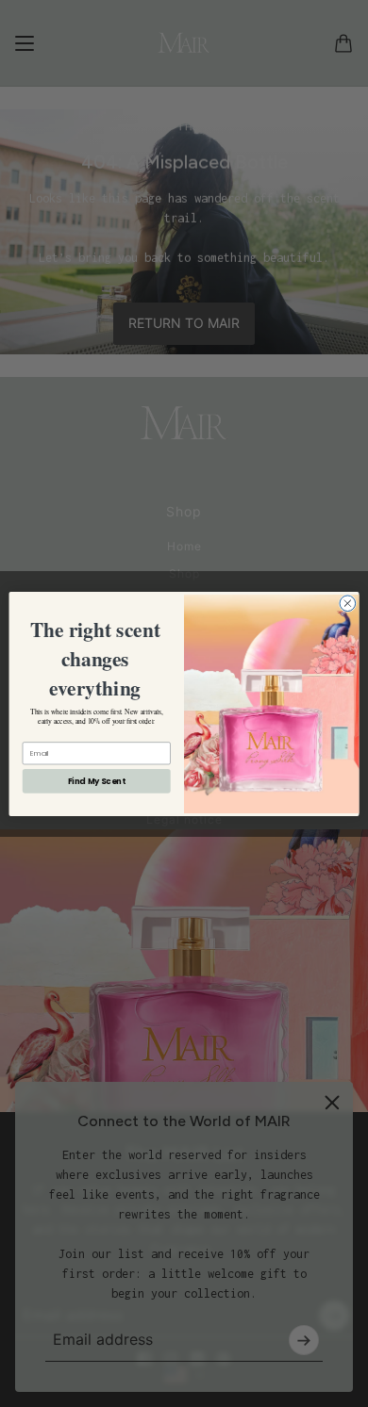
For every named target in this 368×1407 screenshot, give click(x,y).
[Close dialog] (348, 603)
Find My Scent (96, 780)
